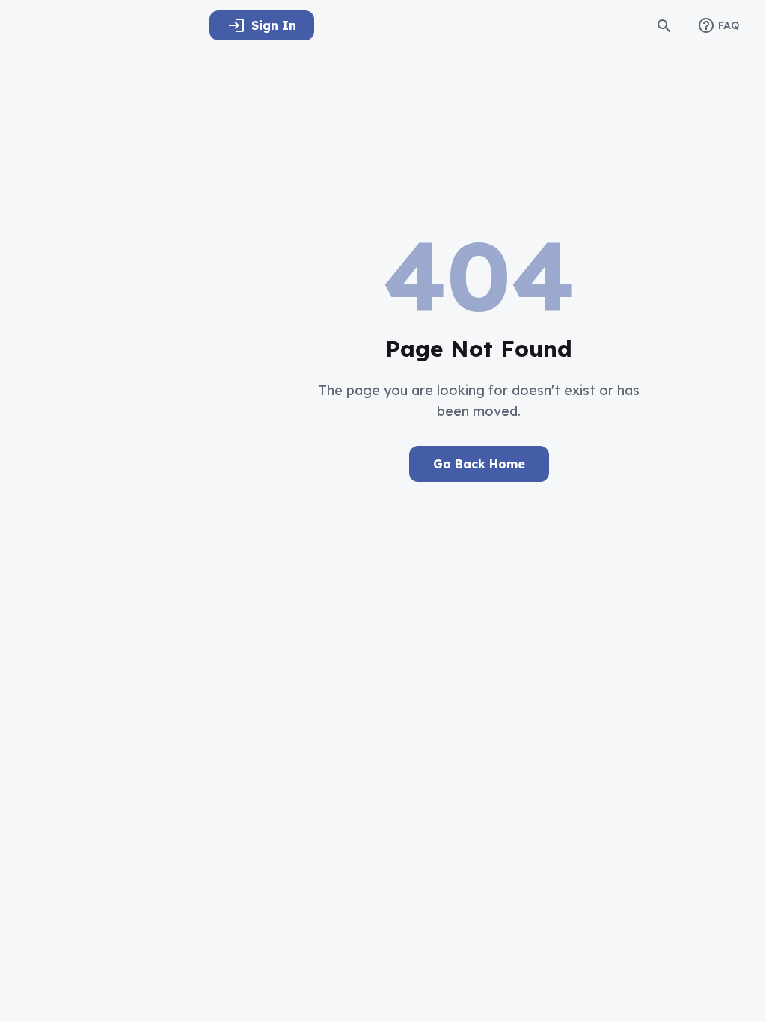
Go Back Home (479, 463)
